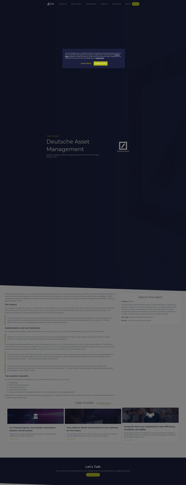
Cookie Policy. (100, 58)
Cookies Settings (86, 63)
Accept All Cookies (100, 63)
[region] (93, 59)
